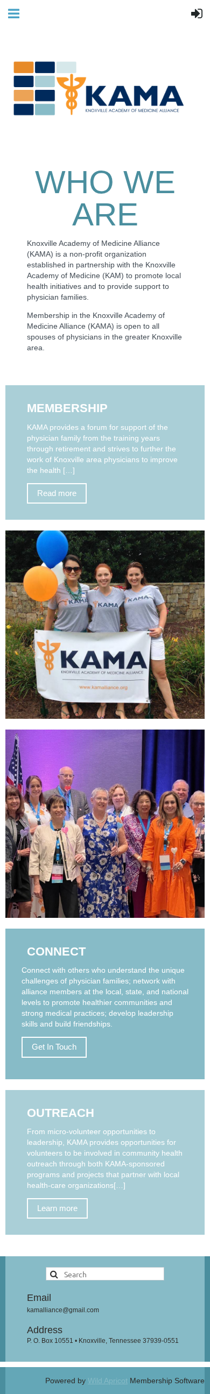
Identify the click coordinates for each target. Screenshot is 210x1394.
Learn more (57, 1208)
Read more (56, 493)
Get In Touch (54, 1046)
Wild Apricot (108, 1380)
